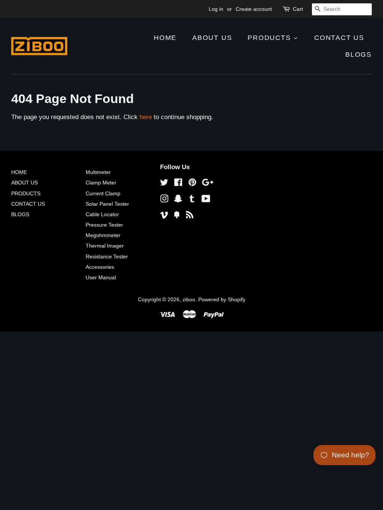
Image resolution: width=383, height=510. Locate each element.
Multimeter (98, 172)
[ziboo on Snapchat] (178, 200)
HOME (165, 37)
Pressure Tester (104, 225)
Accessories (100, 267)
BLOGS (358, 54)
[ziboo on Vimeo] (164, 216)
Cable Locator (102, 214)
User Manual (101, 277)
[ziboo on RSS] (190, 216)
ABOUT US (212, 37)
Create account (254, 9)
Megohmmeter (103, 235)
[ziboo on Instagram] (164, 200)
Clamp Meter (101, 183)
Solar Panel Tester (107, 204)
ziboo (189, 299)
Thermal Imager (105, 246)
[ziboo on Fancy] (177, 216)
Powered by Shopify (221, 299)
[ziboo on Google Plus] (207, 184)
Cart (298, 9)
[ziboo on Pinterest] (192, 184)
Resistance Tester (107, 256)
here (146, 117)
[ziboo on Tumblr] (192, 200)
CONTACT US (339, 37)
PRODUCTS (270, 37)
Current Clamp (103, 193)
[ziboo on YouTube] (206, 200)
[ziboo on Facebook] (178, 184)
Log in (216, 9)
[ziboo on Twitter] (164, 184)
